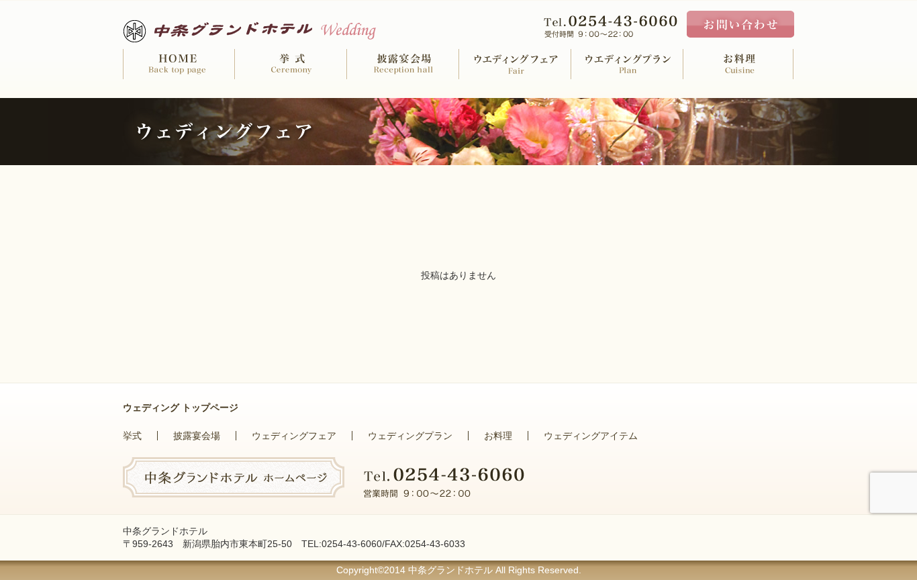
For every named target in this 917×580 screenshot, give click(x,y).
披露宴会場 (196, 435)
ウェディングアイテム (591, 435)
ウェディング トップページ (180, 407)
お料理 (498, 435)
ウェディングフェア (294, 435)
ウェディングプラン (410, 435)
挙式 (132, 435)
